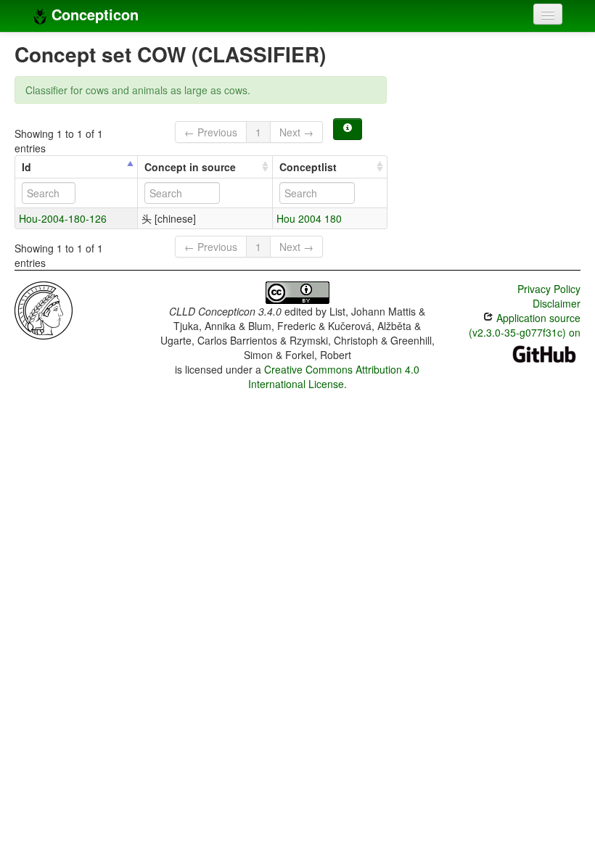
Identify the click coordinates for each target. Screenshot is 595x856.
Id (26, 167)
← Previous (210, 132)
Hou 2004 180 (309, 218)
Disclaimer (556, 303)
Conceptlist (308, 167)
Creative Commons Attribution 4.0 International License (334, 376)
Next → (296, 132)
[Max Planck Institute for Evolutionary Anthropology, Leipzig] (44, 309)
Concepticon (93, 14)
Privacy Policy (548, 288)
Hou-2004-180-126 (63, 218)
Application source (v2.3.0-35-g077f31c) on (524, 324)
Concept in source (190, 167)
